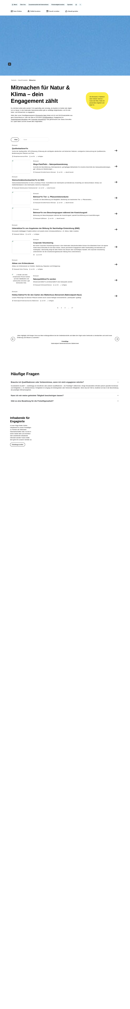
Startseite (13, 80)
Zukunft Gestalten (23, 80)
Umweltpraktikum (47, 117)
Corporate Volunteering (38, 119)
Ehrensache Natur (41, 115)
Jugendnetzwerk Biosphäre (19, 119)
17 (72, 308)
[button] (14, 4)
